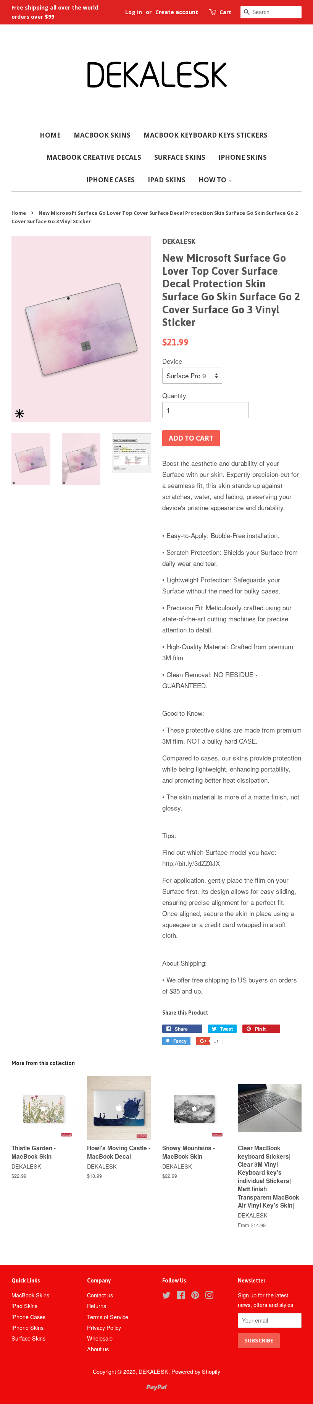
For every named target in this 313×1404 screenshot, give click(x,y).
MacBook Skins (102, 135)
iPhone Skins (242, 157)
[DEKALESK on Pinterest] (195, 1296)
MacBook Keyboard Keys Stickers (206, 135)
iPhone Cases (110, 179)
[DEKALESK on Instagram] (209, 1296)
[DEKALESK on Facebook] (180, 1296)
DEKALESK (153, 1371)
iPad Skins (167, 179)
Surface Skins (179, 157)
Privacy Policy (104, 1327)
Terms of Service (107, 1317)
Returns (96, 1306)
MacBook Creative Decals (93, 157)
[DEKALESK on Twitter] (166, 1296)
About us (98, 1349)
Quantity (174, 395)
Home (50, 135)
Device (172, 361)
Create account (176, 12)
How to (213, 179)
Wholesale (100, 1338)
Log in (133, 12)
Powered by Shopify (195, 1371)
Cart (225, 12)
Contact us (100, 1295)
